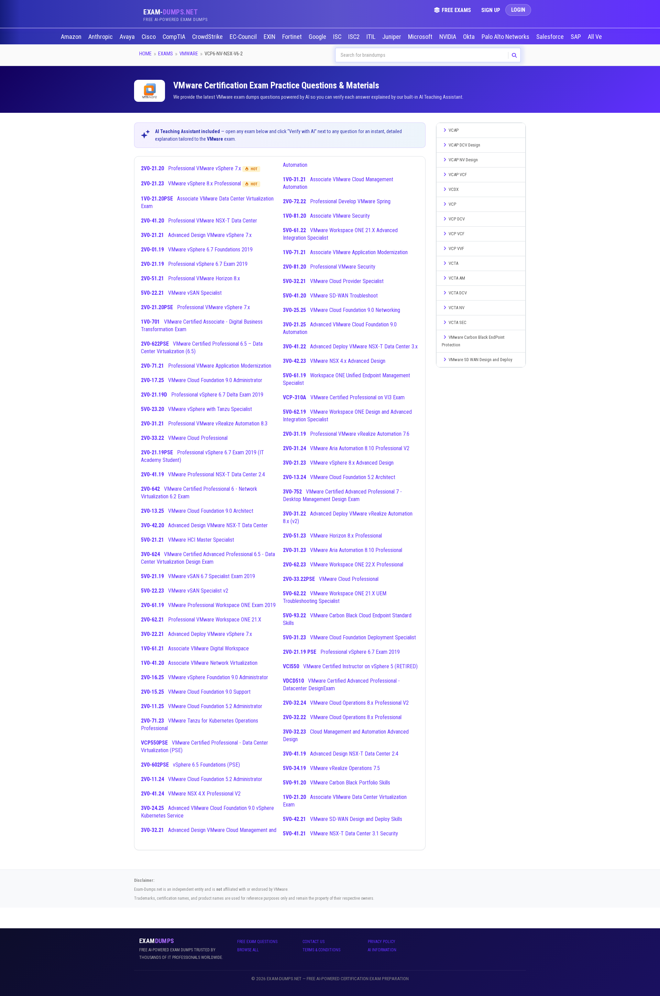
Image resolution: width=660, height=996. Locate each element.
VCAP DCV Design (464, 145)
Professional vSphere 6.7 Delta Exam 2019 (202, 394)
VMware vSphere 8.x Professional (199, 183)
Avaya (128, 37)
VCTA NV (456, 307)
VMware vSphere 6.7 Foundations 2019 (197, 249)
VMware (188, 54)
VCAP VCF (458, 174)
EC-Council (244, 37)
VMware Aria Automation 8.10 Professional (342, 550)
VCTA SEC (457, 322)
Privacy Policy (381, 941)
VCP (452, 204)
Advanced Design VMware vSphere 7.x (196, 235)
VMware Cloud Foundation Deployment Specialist (349, 637)
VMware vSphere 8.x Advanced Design (338, 462)
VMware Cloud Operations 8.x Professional (342, 717)
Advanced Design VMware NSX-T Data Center (204, 525)
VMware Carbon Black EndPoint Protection (473, 341)
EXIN (270, 37)
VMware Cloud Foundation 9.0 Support (196, 692)
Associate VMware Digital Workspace (195, 648)
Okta (469, 37)
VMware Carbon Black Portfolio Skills (336, 782)
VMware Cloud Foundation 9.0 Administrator (201, 380)
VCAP (454, 130)
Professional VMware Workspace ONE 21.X (201, 619)
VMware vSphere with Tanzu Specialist (196, 409)
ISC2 (354, 37)
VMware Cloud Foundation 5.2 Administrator (201, 706)
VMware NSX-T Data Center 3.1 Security (340, 833)
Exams (165, 54)
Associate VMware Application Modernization (345, 252)
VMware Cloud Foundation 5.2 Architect (339, 477)
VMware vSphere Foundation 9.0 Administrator (204, 677)
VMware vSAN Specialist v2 (184, 590)
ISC (338, 37)
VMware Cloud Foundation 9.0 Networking (341, 310)
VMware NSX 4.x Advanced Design (334, 361)
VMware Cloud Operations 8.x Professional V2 (346, 703)
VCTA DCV (458, 292)
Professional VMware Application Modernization (206, 365)
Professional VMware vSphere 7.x (199, 168)
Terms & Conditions (321, 950)
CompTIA (175, 37)
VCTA (453, 263)
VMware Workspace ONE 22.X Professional (343, 564)
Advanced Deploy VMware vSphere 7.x (196, 634)
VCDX (454, 189)
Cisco (149, 37)
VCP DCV (457, 218)
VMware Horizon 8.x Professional (332, 535)
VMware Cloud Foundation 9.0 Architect (197, 511)
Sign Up (490, 10)
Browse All (248, 950)
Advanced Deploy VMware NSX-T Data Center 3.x (350, 346)
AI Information (382, 950)
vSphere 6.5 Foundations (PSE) (190, 764)
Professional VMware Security (329, 266)
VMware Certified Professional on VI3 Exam (344, 397)
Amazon (72, 37)
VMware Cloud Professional (184, 438)
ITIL (371, 37)
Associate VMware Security (326, 216)
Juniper (392, 37)
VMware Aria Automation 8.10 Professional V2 (346, 448)
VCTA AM (457, 278)
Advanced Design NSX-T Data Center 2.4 (340, 753)
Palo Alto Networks (506, 37)
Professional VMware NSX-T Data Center (199, 220)
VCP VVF (456, 248)
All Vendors (602, 37)
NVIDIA (448, 37)
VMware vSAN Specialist (181, 293)
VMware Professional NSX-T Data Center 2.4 (203, 474)
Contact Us (313, 941)
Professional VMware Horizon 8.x (190, 278)
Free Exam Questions (257, 941)
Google (318, 37)
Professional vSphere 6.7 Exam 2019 (194, 264)
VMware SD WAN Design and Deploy (480, 359)
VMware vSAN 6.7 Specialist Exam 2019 (198, 576)
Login (518, 10)
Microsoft (421, 37)
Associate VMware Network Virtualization (199, 663)
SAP (576, 37)
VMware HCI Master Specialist (187, 540)
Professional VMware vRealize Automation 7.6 (346, 434)
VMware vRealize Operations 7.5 (331, 768)
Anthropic (101, 37)
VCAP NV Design (463, 159)
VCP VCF (456, 233)
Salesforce (550, 37)
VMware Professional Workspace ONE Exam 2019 (208, 605)
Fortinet (292, 37)
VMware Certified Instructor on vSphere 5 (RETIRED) (350, 666)
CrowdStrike (208, 37)
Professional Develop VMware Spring (336, 201)
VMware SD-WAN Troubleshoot (330, 295)
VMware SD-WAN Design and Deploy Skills (342, 819)
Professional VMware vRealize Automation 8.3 (204, 423)
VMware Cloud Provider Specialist (333, 281)
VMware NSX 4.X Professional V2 (191, 793)
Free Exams (456, 10)
